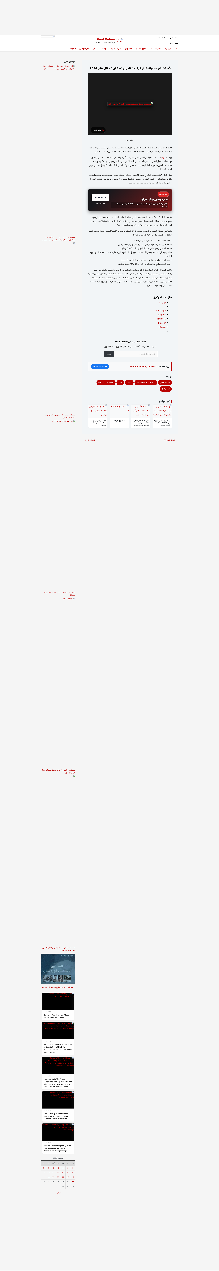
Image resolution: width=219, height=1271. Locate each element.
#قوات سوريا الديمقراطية (106, 382)
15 (73, 1177)
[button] (176, 48)
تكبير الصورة (97, 130)
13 (48, 1172)
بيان (162, 157)
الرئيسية (168, 48)
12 (53, 1172)
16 (68, 1177)
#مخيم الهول (166, 389)
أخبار (159, 48)
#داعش (129, 382)
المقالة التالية (88, 440)
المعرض (95, 48)
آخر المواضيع (84, 48)
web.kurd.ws (100, 204)
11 (58, 1172)
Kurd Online (106, 39)
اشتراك (109, 354)
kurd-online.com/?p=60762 (143, 366)
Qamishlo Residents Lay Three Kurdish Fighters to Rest (56, 1016)
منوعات (105, 48)
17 (63, 1177)
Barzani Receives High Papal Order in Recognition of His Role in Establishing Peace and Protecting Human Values (58, 1048)
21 (44, 1177)
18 (58, 1177)
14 (44, 1172)
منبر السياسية (116, 48)
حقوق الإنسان (141, 48)
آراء (151, 48)
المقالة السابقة (171, 440)
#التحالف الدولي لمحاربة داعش (145, 382)
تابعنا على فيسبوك (98, 366)
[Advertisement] (109, 18)
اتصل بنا (174, 43)
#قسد (120, 382)
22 (73, 1182)
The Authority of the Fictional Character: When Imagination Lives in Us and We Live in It (56, 1116)
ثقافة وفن (128, 48)
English (73, 48)
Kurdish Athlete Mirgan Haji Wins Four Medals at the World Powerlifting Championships (57, 1148)
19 (53, 1177)
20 (48, 1177)
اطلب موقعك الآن (100, 197)
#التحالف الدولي (165, 382)
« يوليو (59, 1192)
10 (63, 1172)
